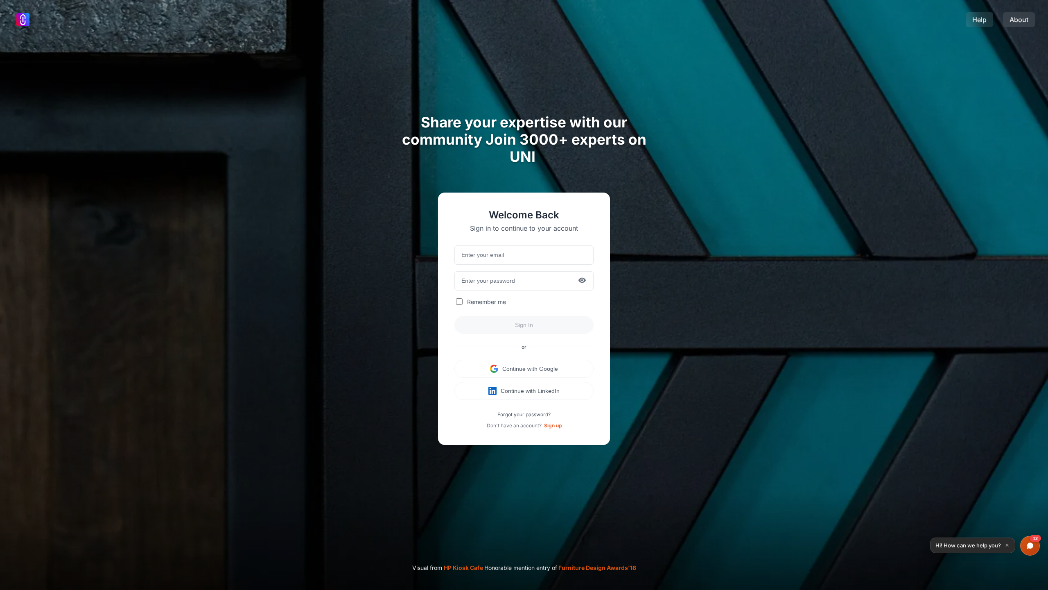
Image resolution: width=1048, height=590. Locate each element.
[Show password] (582, 281)
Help (979, 20)
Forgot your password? (524, 414)
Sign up (553, 425)
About (1019, 20)
